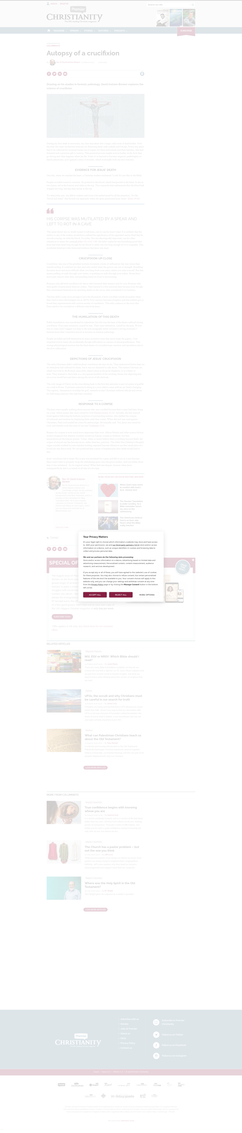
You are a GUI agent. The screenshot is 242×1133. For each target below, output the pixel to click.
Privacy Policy (97, 584)
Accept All (95, 595)
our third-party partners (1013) (126, 545)
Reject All (121, 595)
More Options (146, 595)
